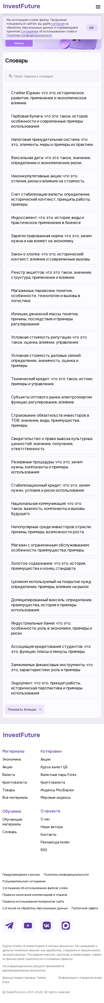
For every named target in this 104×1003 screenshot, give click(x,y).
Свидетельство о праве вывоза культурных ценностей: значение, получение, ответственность (52, 443)
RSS (44, 850)
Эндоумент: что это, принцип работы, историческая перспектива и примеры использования (46, 688)
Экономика (11, 759)
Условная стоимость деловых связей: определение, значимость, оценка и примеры (46, 360)
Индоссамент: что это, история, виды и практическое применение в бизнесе (47, 220)
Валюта (8, 775)
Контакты (48, 834)
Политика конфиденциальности (66, 875)
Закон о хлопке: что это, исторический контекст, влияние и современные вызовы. (50, 257)
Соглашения (29, 31)
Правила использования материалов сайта (33, 902)
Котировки (51, 751)
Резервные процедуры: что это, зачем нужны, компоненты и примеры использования (46, 467)
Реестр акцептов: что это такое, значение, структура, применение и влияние (51, 275)
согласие (58, 24)
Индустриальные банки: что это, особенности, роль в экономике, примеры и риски (51, 628)
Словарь (9, 832)
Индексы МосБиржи (57, 790)
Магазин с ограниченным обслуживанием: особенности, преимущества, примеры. (50, 548)
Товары (8, 790)
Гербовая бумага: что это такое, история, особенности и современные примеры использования (49, 121)
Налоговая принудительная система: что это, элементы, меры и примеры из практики (52, 142)
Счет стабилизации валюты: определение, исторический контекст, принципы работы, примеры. (50, 199)
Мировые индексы (56, 797)
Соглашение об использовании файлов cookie (34, 888)
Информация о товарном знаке (80, 978)
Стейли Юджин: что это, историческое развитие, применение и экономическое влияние (49, 97)
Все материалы (15, 797)
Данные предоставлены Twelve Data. (24, 980)
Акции (7, 767)
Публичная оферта (85, 908)
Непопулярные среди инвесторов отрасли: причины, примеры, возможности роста (51, 529)
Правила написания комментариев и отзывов (34, 895)
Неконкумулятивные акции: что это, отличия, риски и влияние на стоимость (47, 178)
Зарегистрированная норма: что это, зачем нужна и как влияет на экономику (51, 238)
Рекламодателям (55, 842)
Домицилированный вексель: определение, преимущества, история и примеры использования (51, 605)
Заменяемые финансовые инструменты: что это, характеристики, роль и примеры (52, 667)
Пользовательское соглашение (23, 881)
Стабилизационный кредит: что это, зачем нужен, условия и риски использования (50, 488)
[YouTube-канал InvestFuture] (28, 925)
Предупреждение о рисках (21, 875)
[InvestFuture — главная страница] (21, 7)
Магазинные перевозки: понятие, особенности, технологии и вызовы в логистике (45, 295)
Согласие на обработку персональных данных (35, 908)
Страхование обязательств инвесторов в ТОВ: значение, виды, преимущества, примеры (50, 420)
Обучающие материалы (12, 821)
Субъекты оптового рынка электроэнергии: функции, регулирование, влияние (51, 400)
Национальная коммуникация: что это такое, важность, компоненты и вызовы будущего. (48, 508)
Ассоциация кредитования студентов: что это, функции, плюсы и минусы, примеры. (51, 649)
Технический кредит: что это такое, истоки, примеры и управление (52, 381)
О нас (45, 819)
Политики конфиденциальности (29, 35)
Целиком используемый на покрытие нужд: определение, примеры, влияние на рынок (51, 584)
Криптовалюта (14, 782)
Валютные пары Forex (58, 775)
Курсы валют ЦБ (54, 767)
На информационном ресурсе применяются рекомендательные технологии (33, 968)
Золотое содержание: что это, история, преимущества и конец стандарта (48, 566)
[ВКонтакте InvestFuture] (47, 925)
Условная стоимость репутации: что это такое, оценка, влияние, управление (49, 340)
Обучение (11, 811)
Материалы (13, 751)
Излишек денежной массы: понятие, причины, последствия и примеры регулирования (45, 319)
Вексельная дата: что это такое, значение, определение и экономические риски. (51, 160)
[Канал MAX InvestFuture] (66, 925)
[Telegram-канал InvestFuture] (9, 925)
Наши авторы (52, 827)
